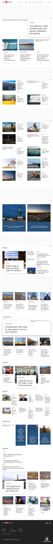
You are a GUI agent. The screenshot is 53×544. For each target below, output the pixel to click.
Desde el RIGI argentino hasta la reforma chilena (12, 455)
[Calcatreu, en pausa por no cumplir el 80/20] (33, 176)
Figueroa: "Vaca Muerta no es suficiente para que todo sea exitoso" (45, 99)
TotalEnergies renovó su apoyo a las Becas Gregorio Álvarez (20, 100)
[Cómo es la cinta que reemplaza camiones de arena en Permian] (40, 411)
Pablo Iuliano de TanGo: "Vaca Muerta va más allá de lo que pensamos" (20, 435)
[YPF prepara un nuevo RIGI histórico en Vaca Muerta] (20, 500)
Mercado (14, 223)
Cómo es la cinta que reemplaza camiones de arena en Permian (47, 413)
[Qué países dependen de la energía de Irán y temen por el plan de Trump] (40, 398)
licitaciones (8, 483)
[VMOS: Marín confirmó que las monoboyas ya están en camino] (7, 342)
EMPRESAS (18, 96)
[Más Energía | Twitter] (50, 2)
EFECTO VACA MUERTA (45, 158)
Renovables (40, 2)
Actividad (45, 434)
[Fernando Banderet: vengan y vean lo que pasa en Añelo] (31, 271)
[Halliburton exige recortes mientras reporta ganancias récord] (7, 500)
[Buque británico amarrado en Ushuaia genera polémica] (26, 44)
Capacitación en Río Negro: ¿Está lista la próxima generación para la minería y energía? (26, 385)
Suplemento (42, 512)
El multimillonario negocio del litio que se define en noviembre (32, 306)
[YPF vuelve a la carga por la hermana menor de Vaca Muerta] (20, 296)
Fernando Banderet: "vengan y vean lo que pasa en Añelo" (43, 272)
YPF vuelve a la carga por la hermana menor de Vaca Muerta (20, 306)
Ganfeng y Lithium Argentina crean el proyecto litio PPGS (45, 380)
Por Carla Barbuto (14, 229)
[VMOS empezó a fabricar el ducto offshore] (33, 151)
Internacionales (35, 2)
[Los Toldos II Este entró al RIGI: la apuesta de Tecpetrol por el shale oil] (45, 296)
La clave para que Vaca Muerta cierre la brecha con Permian (45, 127)
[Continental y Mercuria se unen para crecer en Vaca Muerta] (41, 327)
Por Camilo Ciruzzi (19, 179)
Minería (26, 2)
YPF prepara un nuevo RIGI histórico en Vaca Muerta (20, 510)
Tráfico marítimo (19, 148)
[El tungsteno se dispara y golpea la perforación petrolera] (45, 475)
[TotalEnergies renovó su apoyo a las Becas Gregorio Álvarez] (9, 100)
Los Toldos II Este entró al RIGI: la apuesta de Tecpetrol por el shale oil (45, 306)
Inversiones (42, 301)
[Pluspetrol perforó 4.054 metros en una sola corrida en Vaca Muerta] (32, 475)
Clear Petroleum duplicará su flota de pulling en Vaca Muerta (45, 439)
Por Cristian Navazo (18, 354)
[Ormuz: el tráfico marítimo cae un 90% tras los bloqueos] (9, 151)
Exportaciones (6, 301)
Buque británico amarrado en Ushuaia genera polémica (25, 57)
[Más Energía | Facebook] (48, 2)
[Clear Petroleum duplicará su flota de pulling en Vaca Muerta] (45, 429)
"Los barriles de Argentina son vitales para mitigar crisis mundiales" (33, 439)
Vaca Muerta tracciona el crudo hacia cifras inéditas (20, 139)
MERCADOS (38, 251)
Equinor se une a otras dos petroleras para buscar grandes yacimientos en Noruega (14, 401)
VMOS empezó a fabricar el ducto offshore (45, 152)
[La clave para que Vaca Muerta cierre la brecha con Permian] (33, 127)
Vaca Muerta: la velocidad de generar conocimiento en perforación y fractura (9, 59)
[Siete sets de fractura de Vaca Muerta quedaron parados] (32, 342)
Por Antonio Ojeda (19, 166)
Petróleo (19, 2)
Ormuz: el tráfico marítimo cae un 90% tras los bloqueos (20, 152)
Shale (17, 301)
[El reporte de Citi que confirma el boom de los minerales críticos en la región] (43, 44)
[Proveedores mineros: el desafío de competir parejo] (7, 370)
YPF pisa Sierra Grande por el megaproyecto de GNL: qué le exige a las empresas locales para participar (45, 140)
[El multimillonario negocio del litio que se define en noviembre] (32, 296)
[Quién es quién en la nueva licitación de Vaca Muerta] (9, 176)
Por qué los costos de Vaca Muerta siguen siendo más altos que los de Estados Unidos (45, 353)
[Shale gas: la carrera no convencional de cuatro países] (9, 127)
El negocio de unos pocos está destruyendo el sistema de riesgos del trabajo (13, 468)
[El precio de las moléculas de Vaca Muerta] (9, 163)
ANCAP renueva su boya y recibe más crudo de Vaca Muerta (8, 306)
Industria (43, 123)
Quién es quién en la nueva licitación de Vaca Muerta (20, 175)
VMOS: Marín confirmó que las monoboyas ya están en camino (7, 352)
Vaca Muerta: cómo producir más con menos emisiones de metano (39, 30)
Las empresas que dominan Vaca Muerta (19, 351)
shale (18, 171)
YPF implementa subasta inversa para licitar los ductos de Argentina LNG (13, 490)
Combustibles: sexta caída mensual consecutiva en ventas (45, 86)
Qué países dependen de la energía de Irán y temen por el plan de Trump (48, 400)
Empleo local (44, 173)
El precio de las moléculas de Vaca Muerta (20, 163)
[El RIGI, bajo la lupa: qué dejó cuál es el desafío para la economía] (14, 260)
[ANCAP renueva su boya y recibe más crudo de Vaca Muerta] (7, 296)
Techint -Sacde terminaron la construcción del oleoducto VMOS (39, 226)
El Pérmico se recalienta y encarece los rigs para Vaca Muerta (14, 226)
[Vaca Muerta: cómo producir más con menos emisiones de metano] (26, 28)
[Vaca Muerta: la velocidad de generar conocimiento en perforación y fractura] (9, 44)
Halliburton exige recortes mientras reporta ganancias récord (7, 512)
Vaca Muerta (32, 22)
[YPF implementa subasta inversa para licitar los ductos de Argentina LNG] (14, 480)
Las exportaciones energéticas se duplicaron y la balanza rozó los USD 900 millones (45, 164)
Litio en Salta (43, 375)
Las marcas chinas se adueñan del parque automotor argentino (31, 512)
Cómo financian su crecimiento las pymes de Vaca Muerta (43, 255)
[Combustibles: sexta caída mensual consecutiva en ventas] (33, 85)
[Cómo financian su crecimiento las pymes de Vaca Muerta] (31, 254)
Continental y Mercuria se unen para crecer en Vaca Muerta (16, 329)
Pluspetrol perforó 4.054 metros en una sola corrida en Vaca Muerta (32, 486)
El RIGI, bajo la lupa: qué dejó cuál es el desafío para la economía (13, 269)
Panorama (7, 262)
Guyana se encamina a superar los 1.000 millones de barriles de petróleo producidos (30, 414)
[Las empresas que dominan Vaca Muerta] (20, 342)
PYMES (43, 134)
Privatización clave (31, 301)
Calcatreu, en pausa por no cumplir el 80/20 (45, 176)
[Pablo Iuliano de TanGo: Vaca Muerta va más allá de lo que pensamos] (9, 435)
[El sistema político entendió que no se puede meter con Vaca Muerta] (31, 262)
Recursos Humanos (21, 377)
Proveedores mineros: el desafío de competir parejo (8, 380)
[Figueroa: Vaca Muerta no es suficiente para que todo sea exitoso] (33, 100)
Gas (22, 2)
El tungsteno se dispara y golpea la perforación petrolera (45, 485)
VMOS (39, 223)
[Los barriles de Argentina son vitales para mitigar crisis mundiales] (32, 429)
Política (30, 2)
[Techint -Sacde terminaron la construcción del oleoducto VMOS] (39, 213)
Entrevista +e (33, 434)
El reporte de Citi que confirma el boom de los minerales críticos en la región (43, 58)
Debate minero (6, 375)
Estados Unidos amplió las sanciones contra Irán (30, 399)
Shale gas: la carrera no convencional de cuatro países (20, 127)
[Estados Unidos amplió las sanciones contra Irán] (23, 398)
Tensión (5, 505)
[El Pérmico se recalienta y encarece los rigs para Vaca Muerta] (14, 213)
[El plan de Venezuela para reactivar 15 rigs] (6, 411)
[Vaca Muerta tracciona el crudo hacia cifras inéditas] (9, 139)
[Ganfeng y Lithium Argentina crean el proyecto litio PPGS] (45, 370)
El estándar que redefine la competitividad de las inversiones (13, 461)
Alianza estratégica (8, 323)
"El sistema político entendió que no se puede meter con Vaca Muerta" (43, 264)
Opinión (4, 458)
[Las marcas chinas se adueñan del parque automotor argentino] (32, 500)
